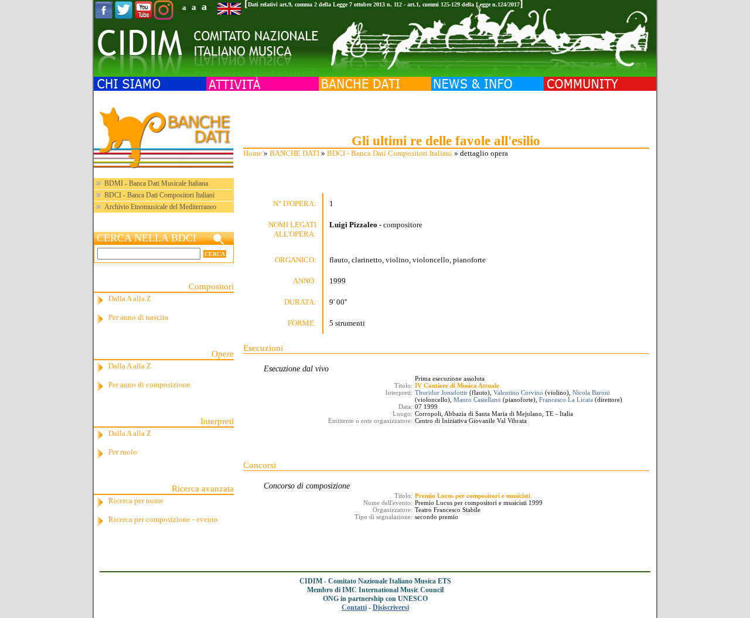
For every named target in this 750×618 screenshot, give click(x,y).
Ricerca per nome (135, 500)
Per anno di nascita (138, 317)
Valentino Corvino (518, 392)
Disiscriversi (391, 607)
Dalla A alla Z (129, 298)
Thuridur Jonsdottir (441, 392)
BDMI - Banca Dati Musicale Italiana (156, 183)
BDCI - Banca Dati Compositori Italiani (389, 153)
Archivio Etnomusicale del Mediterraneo (160, 207)
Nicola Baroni (591, 392)
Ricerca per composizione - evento (163, 519)
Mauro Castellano (477, 399)
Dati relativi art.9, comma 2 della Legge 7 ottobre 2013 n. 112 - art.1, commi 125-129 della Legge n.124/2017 (384, 4)
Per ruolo (122, 452)
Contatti (354, 607)
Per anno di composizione (149, 384)
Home (252, 153)
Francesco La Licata (566, 399)
